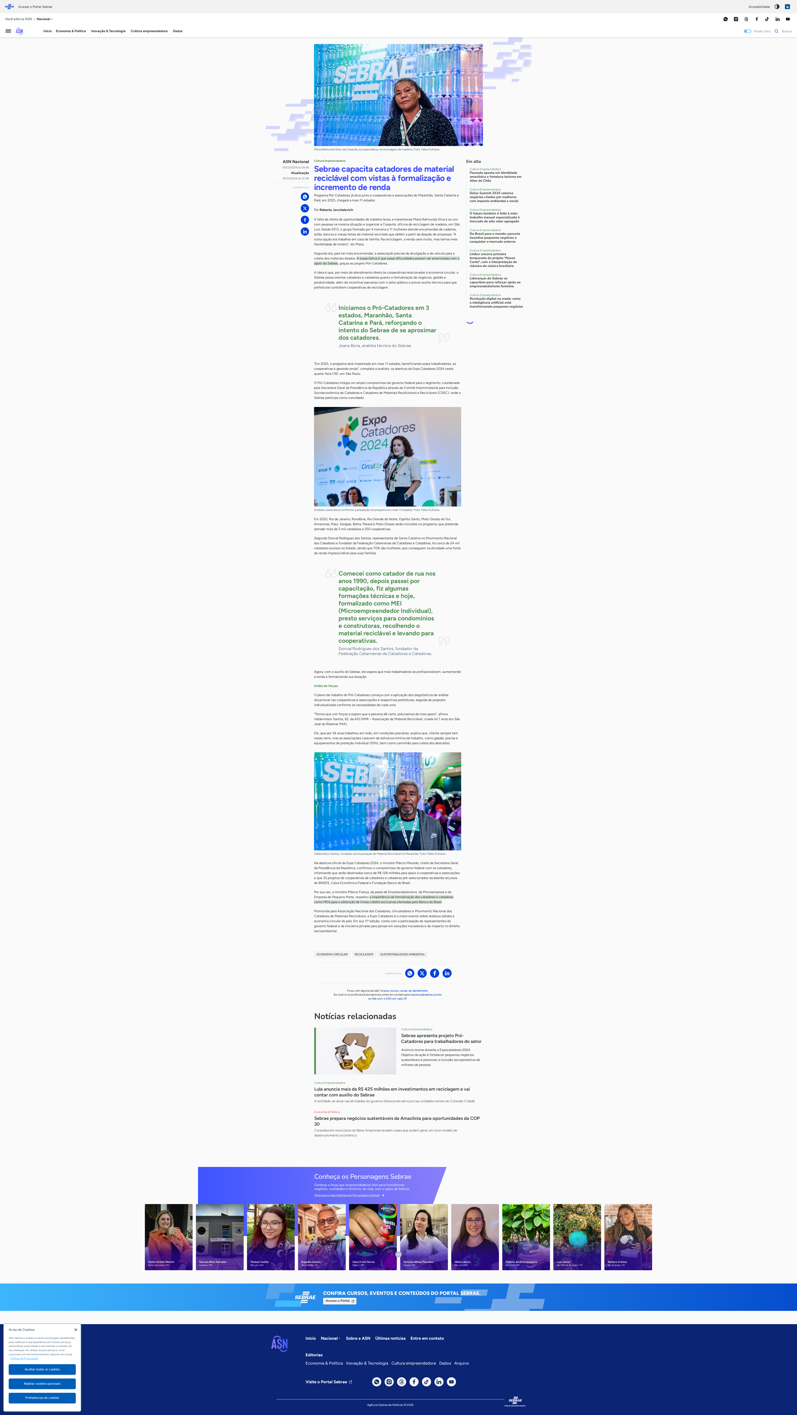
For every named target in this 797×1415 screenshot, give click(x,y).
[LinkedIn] (777, 19)
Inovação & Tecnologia (367, 1363)
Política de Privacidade (24, 1358)
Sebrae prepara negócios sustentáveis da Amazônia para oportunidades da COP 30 (397, 1121)
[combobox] (45, 19)
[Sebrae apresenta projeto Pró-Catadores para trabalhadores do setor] (355, 1051)
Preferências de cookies (42, 1397)
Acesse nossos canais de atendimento (404, 991)
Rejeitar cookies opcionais (42, 1383)
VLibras (787, 6)
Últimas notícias (390, 1338)
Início (47, 31)
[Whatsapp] (725, 19)
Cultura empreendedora (413, 1363)
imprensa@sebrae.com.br (426, 995)
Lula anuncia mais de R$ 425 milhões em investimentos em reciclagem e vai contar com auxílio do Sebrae (392, 1092)
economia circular (332, 954)
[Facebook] (757, 19)
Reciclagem (364, 954)
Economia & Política (324, 1363)
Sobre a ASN (358, 1338)
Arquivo (461, 1363)
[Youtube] (788, 19)
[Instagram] (736, 19)
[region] (42, 1367)
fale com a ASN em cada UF (389, 999)
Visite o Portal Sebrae (326, 1382)
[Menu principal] (8, 31)
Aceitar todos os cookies (42, 1369)
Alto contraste (777, 6)
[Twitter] (305, 208)
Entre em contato (427, 1338)
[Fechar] (75, 1329)
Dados (445, 1363)
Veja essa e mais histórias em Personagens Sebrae (347, 1195)
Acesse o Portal (338, 1300)
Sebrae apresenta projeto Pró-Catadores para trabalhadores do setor (441, 1038)
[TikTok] (767, 19)
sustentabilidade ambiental (402, 954)
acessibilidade (759, 7)
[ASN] (279, 1344)
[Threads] (746, 19)
